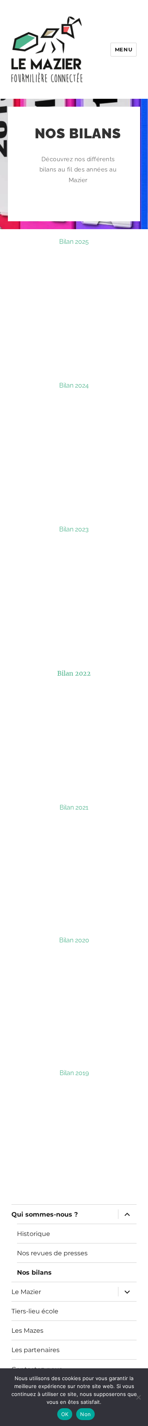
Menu (123, 49)
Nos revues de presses (52, 1253)
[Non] (138, 1397)
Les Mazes (27, 1330)
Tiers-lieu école (34, 1311)
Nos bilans (34, 1272)
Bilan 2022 (74, 673)
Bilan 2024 (74, 385)
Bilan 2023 (74, 529)
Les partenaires (35, 1350)
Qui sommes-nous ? (44, 1214)
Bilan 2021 (74, 807)
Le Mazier (26, 1292)
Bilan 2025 (74, 241)
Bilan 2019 (74, 1073)
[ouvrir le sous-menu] (127, 1214)
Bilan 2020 (74, 940)
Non (85, 1414)
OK (65, 1414)
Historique (33, 1234)
